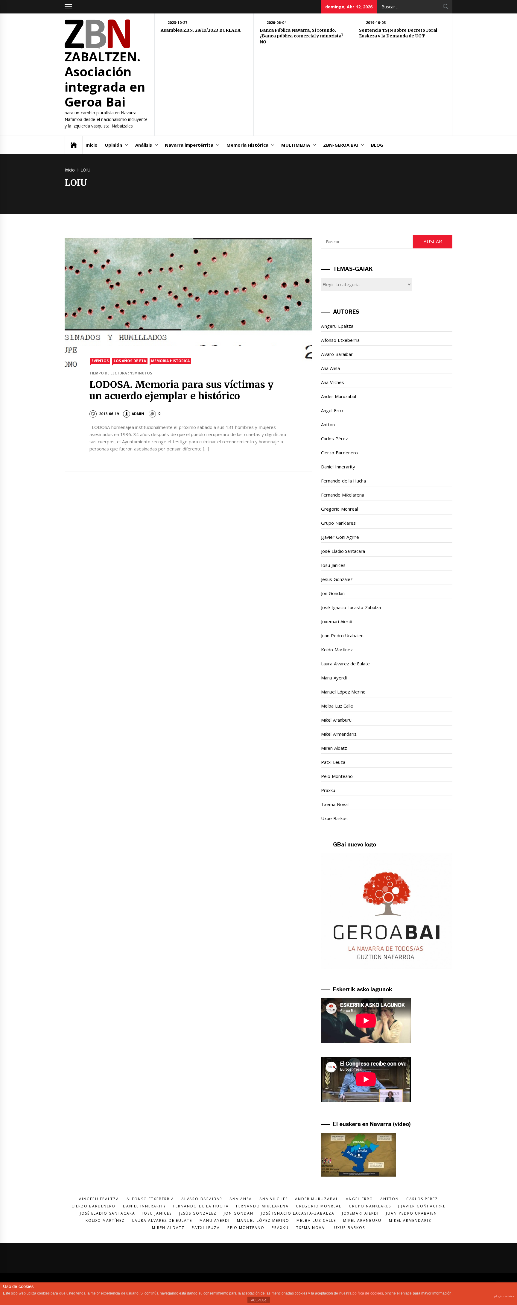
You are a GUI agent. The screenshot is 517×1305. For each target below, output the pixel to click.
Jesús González (336, 579)
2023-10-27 (177, 22)
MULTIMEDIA (295, 145)
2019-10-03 (376, 22)
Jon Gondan (332, 593)
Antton (328, 424)
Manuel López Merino (343, 692)
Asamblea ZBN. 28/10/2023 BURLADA (201, 30)
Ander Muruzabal (338, 396)
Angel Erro (332, 410)
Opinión (113, 145)
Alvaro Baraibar (336, 354)
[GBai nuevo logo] (386, 911)
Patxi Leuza (333, 762)
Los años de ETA (130, 360)
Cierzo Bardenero (339, 453)
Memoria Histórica (247, 145)
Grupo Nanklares (338, 523)
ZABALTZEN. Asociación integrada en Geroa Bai (105, 79)
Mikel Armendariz (338, 734)
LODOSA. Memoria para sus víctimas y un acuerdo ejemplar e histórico (181, 390)
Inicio (92, 145)
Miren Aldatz (334, 748)
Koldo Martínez (336, 649)
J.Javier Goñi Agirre (340, 537)
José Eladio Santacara (343, 551)
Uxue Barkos (334, 818)
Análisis (143, 145)
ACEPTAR (258, 1300)
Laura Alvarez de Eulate (345, 664)
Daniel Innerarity (338, 467)
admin (138, 413)
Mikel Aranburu (336, 720)
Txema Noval (334, 804)
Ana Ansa (330, 368)
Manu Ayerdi (333, 678)
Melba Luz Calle (337, 706)
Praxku (328, 790)
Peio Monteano (336, 776)
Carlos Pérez (334, 438)
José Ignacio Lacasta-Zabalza (351, 607)
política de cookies (367, 1293)
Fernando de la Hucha (343, 481)
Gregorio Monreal (339, 509)
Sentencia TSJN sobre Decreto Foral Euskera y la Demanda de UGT (398, 33)
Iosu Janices (333, 565)
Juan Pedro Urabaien (342, 635)
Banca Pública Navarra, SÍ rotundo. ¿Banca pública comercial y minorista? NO (301, 36)
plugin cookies (504, 1296)
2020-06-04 (276, 22)
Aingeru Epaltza (337, 326)
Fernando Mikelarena (342, 495)
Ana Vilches (332, 382)
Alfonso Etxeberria (340, 340)
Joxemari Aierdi (336, 621)
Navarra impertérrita (189, 145)
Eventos (100, 360)
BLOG (377, 145)
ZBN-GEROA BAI (340, 145)
